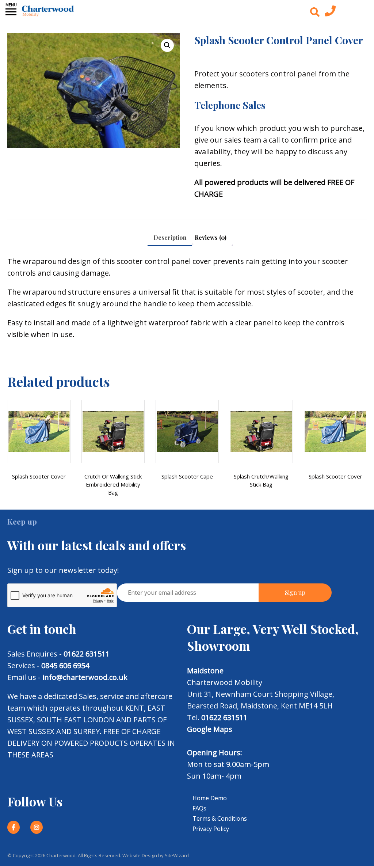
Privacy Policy (210, 829)
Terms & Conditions (219, 818)
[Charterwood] (48, 10)
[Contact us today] (330, 13)
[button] (167, 45)
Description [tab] (170, 237)
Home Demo (209, 798)
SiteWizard (177, 855)
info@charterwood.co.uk (84, 677)
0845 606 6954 (65, 665)
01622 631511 (87, 654)
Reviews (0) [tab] (210, 237)
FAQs (199, 808)
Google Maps (209, 729)
